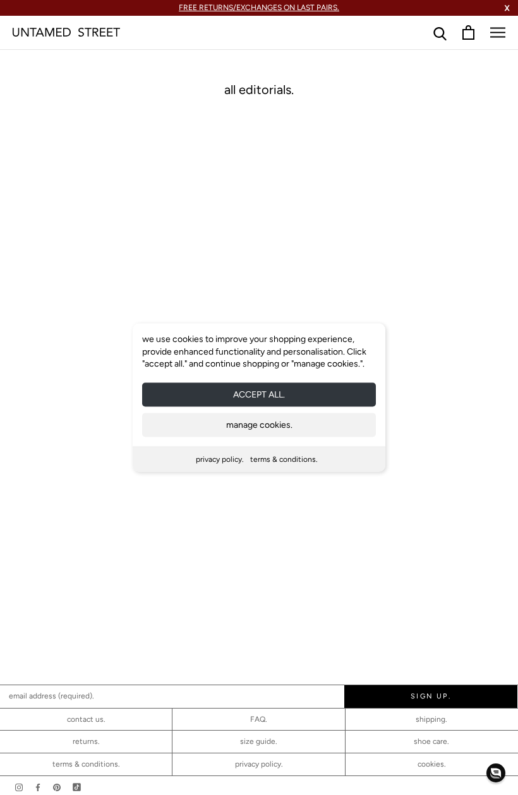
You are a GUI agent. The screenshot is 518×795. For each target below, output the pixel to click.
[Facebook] (38, 787)
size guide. (258, 741)
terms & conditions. (284, 458)
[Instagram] (19, 787)
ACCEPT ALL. (259, 394)
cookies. (432, 764)
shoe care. (431, 741)
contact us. (86, 719)
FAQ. (258, 719)
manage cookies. (259, 424)
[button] (495, 772)
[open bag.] (468, 32)
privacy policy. (220, 458)
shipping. (431, 719)
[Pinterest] (57, 787)
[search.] (440, 32)
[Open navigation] (497, 32)
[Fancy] (76, 787)
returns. (86, 741)
